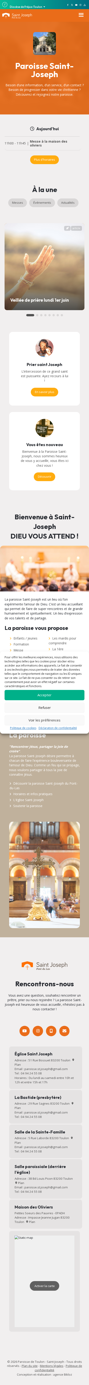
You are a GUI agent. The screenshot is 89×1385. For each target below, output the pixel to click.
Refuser (44, 707)
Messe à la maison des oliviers (48, 143)
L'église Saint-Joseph (28, 800)
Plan (20, 1183)
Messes (17, 203)
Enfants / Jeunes (25, 638)
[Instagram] (38, 1031)
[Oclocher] (51, 1031)
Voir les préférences (44, 720)
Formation (21, 644)
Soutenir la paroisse (27, 806)
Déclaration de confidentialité (58, 728)
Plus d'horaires (44, 159)
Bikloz (68, 1374)
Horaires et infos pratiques (32, 794)
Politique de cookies (23, 728)
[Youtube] (24, 1031)
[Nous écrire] (64, 1031)
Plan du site (30, 1366)
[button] (30, 315)
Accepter (44, 695)
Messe (18, 650)
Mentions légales (51, 1366)
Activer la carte (44, 1286)
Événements (42, 203)
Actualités (68, 203)
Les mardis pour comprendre (62, 640)
